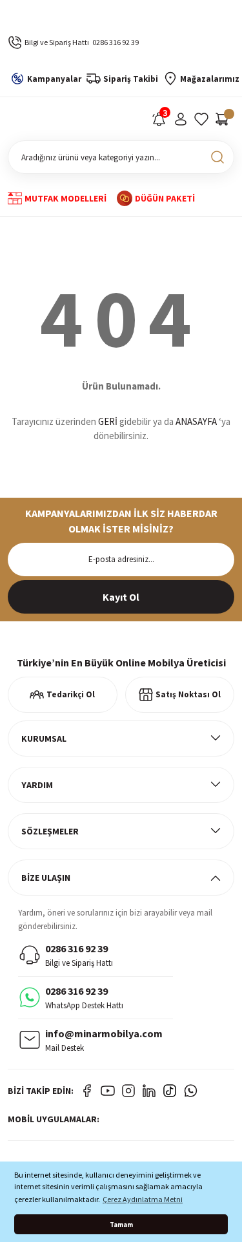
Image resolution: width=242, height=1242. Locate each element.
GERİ (107, 421)
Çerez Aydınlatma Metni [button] (143, 1199)
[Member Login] (181, 119)
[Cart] (222, 119)
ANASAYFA (196, 421)
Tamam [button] (121, 1224)
